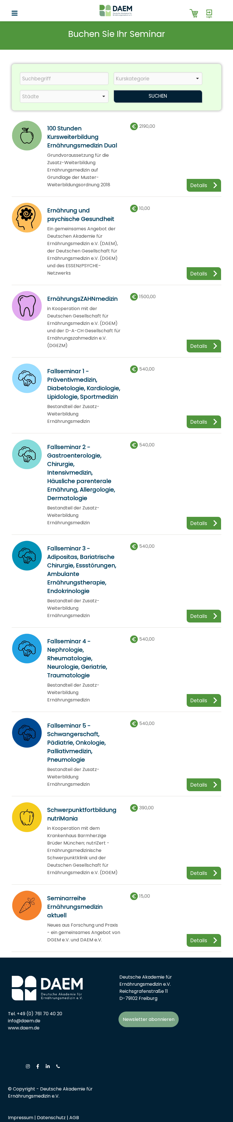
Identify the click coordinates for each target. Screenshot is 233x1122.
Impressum (20, 1117)
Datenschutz (51, 1117)
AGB (74, 1117)
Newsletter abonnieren (148, 1019)
